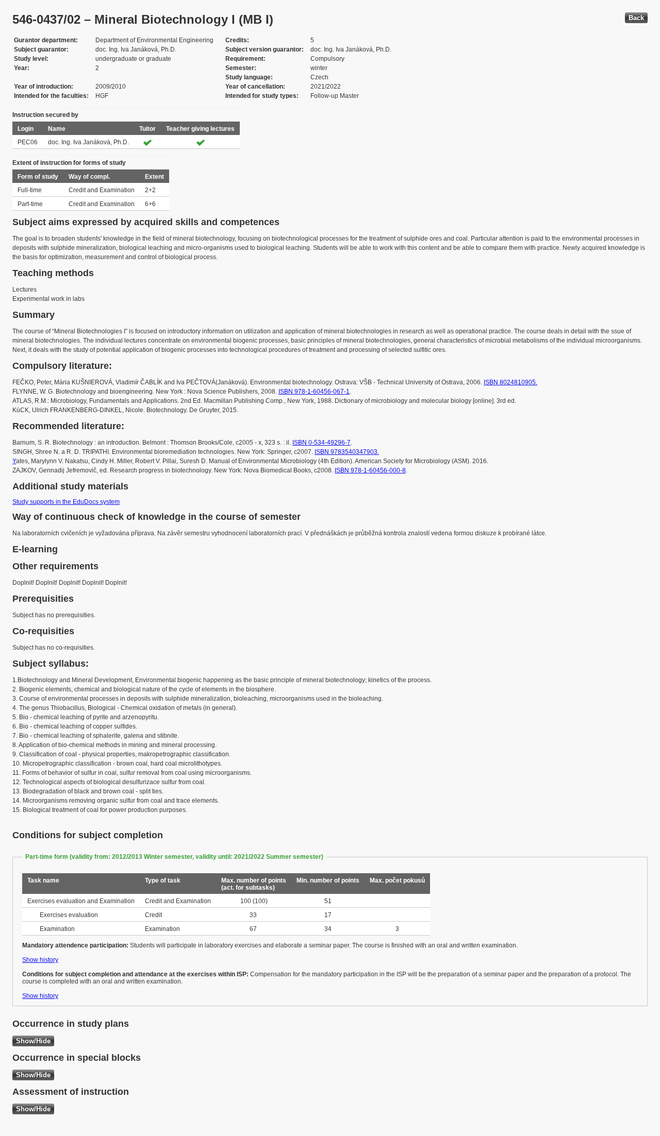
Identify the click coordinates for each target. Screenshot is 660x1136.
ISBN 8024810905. (510, 382)
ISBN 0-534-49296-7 (321, 442)
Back (636, 18)
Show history (40, 959)
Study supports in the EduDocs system (66, 501)
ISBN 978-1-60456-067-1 (314, 391)
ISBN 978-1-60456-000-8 (370, 470)
